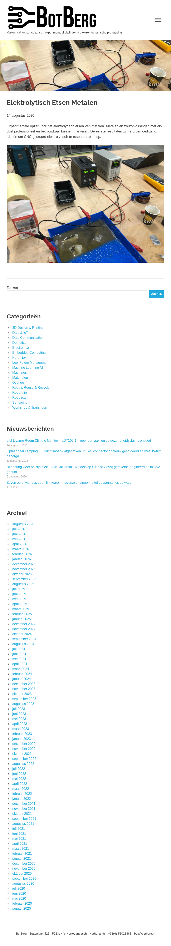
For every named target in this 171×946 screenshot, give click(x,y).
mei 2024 (19, 659)
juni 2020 (19, 893)
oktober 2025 (22, 574)
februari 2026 (22, 554)
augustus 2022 (23, 763)
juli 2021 (18, 828)
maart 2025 (20, 609)
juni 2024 (19, 654)
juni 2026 (19, 534)
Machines (19, 372)
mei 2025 (19, 599)
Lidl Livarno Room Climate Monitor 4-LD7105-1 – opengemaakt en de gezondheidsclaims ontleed (79, 440)
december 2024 (23, 624)
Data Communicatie (27, 337)
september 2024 (24, 639)
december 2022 (23, 744)
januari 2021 (21, 858)
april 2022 (19, 783)
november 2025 (23, 569)
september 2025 (24, 579)
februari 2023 (22, 734)
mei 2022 (19, 778)
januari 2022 (21, 798)
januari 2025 (21, 619)
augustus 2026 (23, 524)
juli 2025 (18, 589)
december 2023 (23, 684)
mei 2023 (19, 719)
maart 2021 (20, 848)
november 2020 (23, 868)
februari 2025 (22, 614)
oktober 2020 (22, 873)
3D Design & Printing (28, 327)
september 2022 (24, 759)
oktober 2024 (22, 634)
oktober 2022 (22, 754)
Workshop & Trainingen (29, 407)
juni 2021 (19, 833)
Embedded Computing (29, 352)
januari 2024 (21, 679)
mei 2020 (19, 898)
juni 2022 (19, 773)
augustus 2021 (23, 823)
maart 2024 (20, 669)
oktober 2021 (22, 813)
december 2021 (23, 803)
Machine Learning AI (27, 367)
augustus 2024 (23, 644)
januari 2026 (21, 559)
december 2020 (23, 863)
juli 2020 (18, 888)
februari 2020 (22, 903)
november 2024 (23, 629)
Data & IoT (20, 332)
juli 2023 (18, 709)
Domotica (19, 342)
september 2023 (24, 699)
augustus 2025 (23, 584)
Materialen (20, 377)
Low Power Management (30, 362)
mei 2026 (19, 539)
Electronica (20, 347)
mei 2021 (19, 838)
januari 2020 (21, 908)
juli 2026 (18, 529)
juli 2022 (18, 768)
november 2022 (23, 749)
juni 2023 (19, 714)
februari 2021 (22, 853)
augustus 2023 (23, 704)
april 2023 (19, 724)
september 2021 (24, 818)
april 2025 (19, 604)
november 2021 (23, 808)
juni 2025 (19, 594)
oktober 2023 (22, 694)
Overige (18, 382)
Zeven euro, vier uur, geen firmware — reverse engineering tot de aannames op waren (70, 482)
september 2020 (24, 878)
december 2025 (23, 564)
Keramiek (19, 357)
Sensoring (20, 402)
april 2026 (19, 544)
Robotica (19, 397)
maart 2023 (20, 729)
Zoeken (12, 287)
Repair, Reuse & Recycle (31, 387)
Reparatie (19, 392)
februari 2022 (22, 793)
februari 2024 (22, 674)
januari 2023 (21, 739)
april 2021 (19, 843)
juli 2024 (18, 649)
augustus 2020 (23, 883)
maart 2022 (20, 788)
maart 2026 (20, 549)
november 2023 (23, 689)
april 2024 (19, 664)
